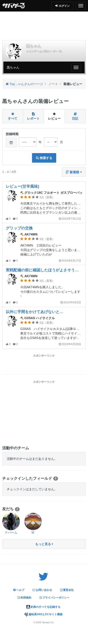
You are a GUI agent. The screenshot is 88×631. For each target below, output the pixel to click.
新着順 (74, 172)
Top (12, 84)
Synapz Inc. (48, 622)
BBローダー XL (53, 51)
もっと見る (43, 544)
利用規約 (25, 597)
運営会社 (68, 590)
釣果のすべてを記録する (45, 606)
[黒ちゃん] (13, 51)
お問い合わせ (43, 590)
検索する (45, 158)
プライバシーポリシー (55, 597)
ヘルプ (20, 590)
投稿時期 (12, 134)
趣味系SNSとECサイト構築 (45, 614)
